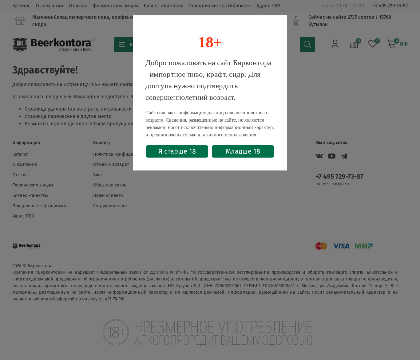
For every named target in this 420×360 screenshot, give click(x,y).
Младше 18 (243, 151)
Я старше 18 (177, 151)
